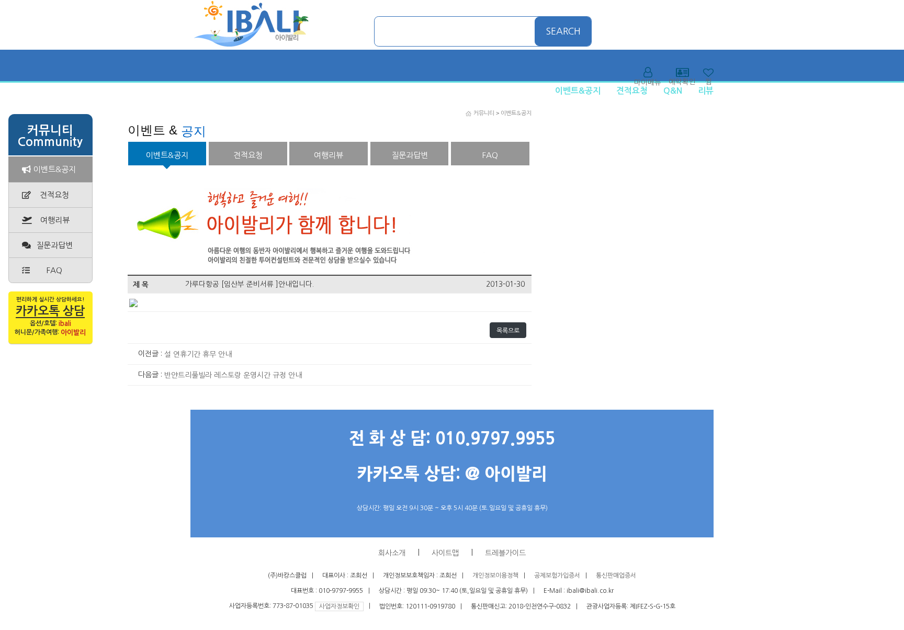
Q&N (672, 91)
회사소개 (391, 553)
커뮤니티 (483, 113)
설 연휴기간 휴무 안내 (198, 354)
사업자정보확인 (339, 606)
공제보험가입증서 (557, 575)
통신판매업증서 (616, 575)
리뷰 (706, 91)
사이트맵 (445, 553)
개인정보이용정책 (495, 575)
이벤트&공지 (578, 91)
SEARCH (563, 31)
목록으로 (507, 331)
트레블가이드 (505, 553)
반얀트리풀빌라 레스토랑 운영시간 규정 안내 (233, 375)
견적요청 (632, 91)
